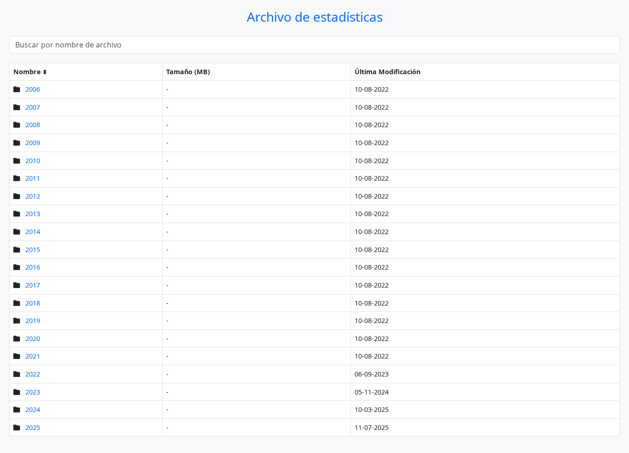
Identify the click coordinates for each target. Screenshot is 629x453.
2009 (32, 142)
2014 (32, 231)
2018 (32, 303)
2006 (32, 89)
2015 (32, 249)
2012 (32, 196)
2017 (32, 285)
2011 (32, 178)
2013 (32, 213)
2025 (32, 427)
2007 (32, 107)
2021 (32, 356)
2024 (32, 409)
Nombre (27, 71)
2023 (32, 392)
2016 (32, 267)
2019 (32, 320)
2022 (32, 374)
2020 (32, 338)
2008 (32, 124)
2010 (32, 160)
